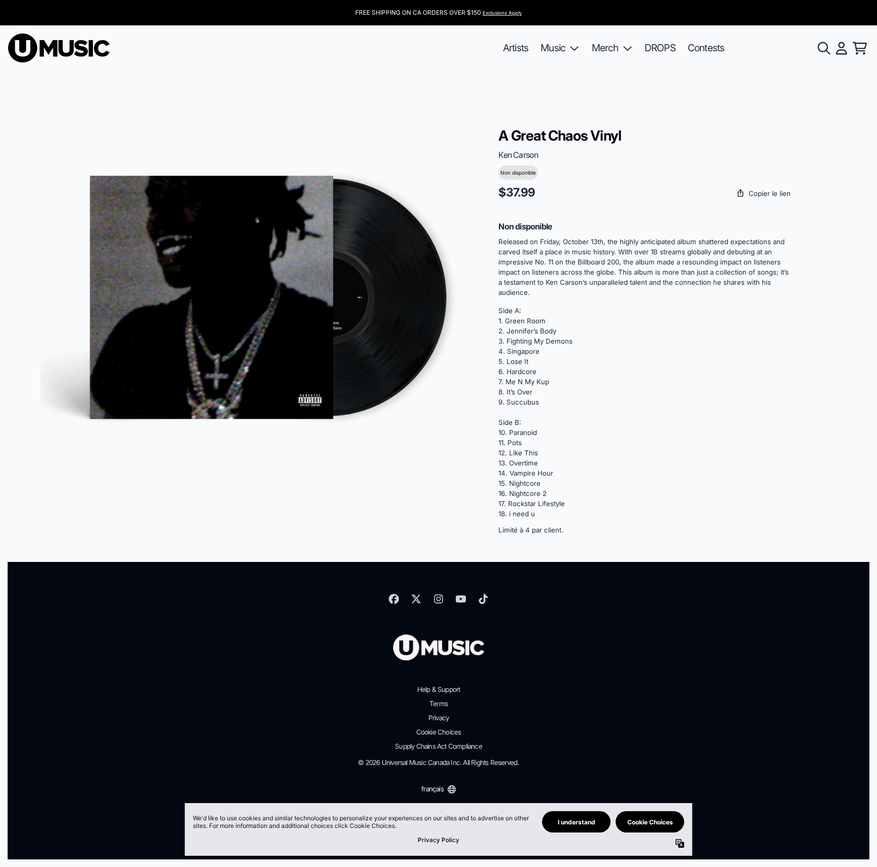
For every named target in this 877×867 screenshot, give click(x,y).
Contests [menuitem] (706, 48)
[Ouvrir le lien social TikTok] (483, 599)
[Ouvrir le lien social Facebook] (394, 599)
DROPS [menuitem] (660, 48)
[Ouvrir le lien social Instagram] (438, 599)
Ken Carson (518, 155)
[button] (644, 194)
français (432, 789)
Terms (438, 703)
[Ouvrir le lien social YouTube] (461, 599)
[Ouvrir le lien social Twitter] (416, 599)
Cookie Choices (438, 732)
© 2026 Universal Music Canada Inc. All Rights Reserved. (438, 762)
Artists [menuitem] (515, 48)
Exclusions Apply (502, 13)
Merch (605, 48)
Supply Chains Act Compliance (438, 746)
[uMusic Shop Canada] (59, 48)
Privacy (438, 718)
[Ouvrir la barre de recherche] (823, 48)
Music (553, 48)
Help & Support (438, 689)
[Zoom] (259, 299)
